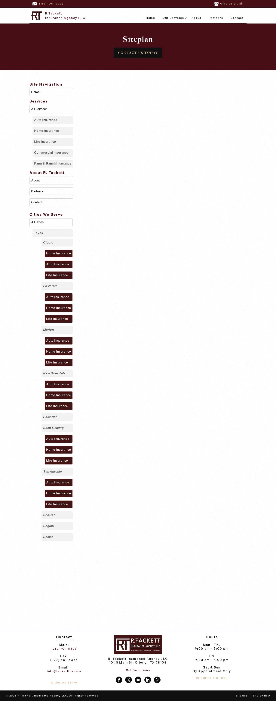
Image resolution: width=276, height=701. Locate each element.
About (196, 18)
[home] (36, 15)
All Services (39, 109)
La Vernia (50, 286)
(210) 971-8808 (64, 648)
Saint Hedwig (53, 428)
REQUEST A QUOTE (212, 678)
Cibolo (48, 242)
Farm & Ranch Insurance (53, 163)
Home (150, 18)
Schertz (49, 515)
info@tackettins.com (64, 671)
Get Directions (138, 670)
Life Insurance (45, 141)
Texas (38, 233)
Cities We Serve (64, 682)
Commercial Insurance (51, 152)
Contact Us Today (138, 53)
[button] (173, 18)
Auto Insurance (45, 120)
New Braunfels (54, 373)
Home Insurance (46, 131)
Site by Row (261, 695)
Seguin (48, 526)
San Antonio (52, 471)
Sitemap (242, 695)
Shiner (48, 537)
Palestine (50, 417)
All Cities (37, 222)
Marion (48, 330)
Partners (216, 18)
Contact (237, 18)
